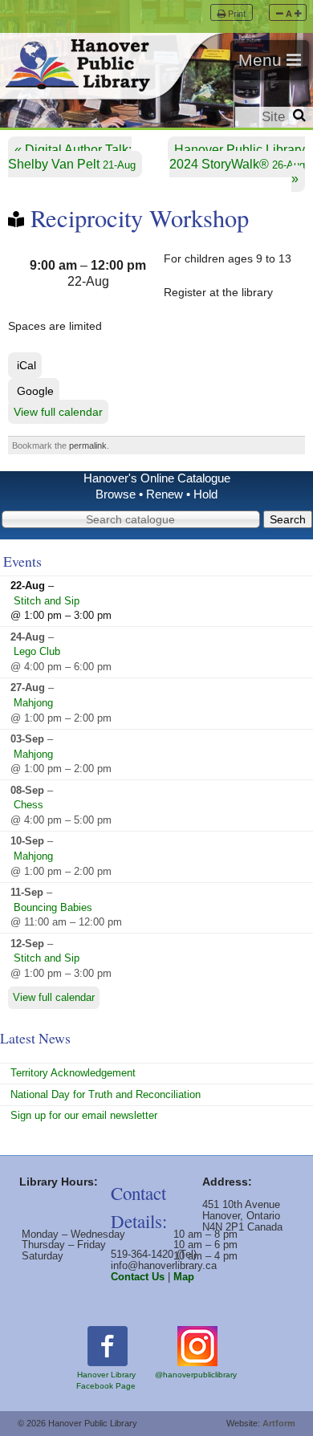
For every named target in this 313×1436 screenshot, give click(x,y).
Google (35, 390)
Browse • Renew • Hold (156, 494)
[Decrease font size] (279, 13)
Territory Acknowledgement (73, 1073)
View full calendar (58, 411)
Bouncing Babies (53, 907)
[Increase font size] (298, 13)
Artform (278, 1423)
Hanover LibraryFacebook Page (106, 1380)
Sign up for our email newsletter (83, 1115)
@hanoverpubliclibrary (196, 1374)
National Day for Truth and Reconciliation (105, 1094)
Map (183, 1277)
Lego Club (37, 651)
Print (237, 13)
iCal (26, 365)
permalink (88, 445)
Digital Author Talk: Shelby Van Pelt (72, 157)
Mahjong (33, 703)
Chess (28, 805)
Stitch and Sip (46, 601)
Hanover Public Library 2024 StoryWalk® (237, 157)
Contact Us (138, 1277)
